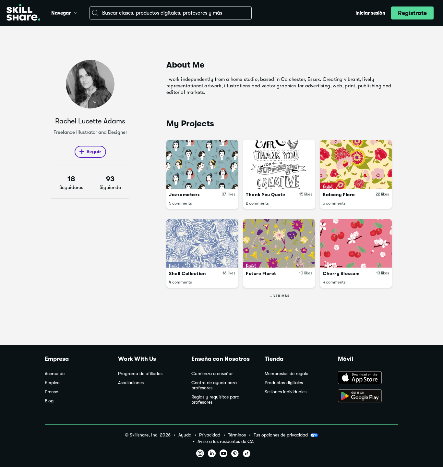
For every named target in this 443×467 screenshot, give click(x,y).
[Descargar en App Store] (368, 378)
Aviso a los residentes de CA (226, 441)
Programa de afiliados (140, 373)
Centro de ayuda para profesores (214, 385)
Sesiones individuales (285, 391)
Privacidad (209, 435)
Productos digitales (284, 382)
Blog (49, 400)
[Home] (23, 13)
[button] (75, 12)
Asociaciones (131, 382)
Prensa (51, 391)
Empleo (52, 382)
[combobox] (171, 12)
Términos (237, 435)
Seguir (94, 152)
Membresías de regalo (286, 373)
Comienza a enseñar (212, 373)
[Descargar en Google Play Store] (368, 396)
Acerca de (55, 373)
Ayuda (184, 435)
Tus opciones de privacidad (281, 434)
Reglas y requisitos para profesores (215, 400)
